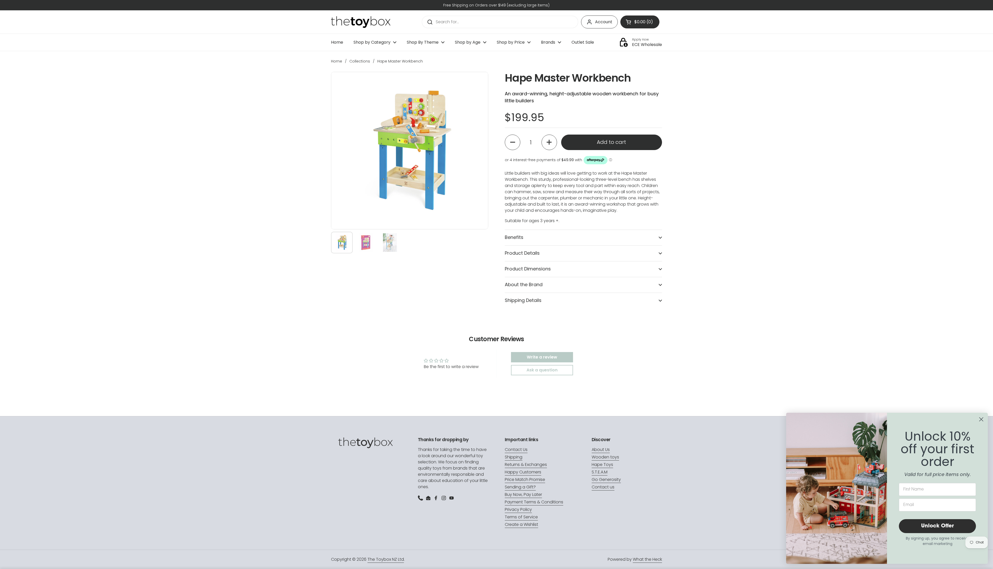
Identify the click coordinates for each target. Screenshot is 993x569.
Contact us (603, 487)
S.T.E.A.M (599, 472)
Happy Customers (523, 472)
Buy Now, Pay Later (523, 494)
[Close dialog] (981, 419)
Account (603, 22)
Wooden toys (605, 457)
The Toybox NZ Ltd (385, 559)
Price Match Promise (525, 479)
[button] (512, 142)
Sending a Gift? (520, 487)
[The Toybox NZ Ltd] (360, 22)
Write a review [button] (542, 357)
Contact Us (516, 450)
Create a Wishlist (521, 524)
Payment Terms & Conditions (534, 502)
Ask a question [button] (542, 370)
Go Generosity (606, 479)
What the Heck (647, 559)
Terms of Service (521, 517)
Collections (359, 61)
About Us (601, 450)
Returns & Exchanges (526, 464)
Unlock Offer (937, 526)
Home (336, 61)
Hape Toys (602, 464)
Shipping (513, 457)
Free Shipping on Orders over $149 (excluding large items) (496, 5)
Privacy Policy (518, 509)
